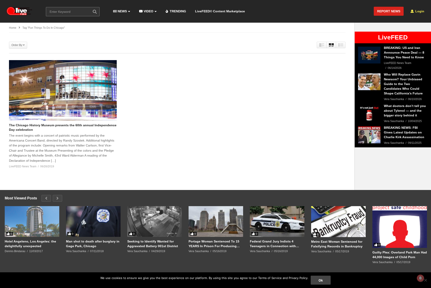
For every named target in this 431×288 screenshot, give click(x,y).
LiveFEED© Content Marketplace (220, 11)
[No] (425, 280)
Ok (321, 280)
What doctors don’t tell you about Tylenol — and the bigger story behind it (405, 110)
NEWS (122, 11)
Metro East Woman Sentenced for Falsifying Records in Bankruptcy (337, 244)
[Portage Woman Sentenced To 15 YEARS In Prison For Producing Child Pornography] (216, 221)
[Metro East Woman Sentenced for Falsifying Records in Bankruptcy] (338, 221)
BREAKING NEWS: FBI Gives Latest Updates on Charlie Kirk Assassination (404, 132)
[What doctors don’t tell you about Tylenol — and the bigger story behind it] (369, 113)
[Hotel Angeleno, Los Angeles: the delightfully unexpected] (32, 221)
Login (419, 11)
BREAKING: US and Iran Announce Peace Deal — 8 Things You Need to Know (404, 52)
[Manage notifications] (420, 278)
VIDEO (148, 11)
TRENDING (177, 11)
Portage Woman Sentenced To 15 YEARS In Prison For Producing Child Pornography (214, 244)
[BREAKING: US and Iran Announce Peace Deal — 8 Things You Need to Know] (369, 55)
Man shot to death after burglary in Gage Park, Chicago (92, 244)
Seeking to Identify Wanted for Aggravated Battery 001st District (152, 244)
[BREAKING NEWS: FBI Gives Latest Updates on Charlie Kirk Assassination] (369, 135)
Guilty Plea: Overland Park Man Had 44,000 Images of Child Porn (399, 255)
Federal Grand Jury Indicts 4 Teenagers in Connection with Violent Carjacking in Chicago (273, 244)
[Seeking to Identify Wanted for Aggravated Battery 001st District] (154, 221)
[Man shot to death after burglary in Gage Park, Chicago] (93, 221)
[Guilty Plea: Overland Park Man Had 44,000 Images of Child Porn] (399, 227)
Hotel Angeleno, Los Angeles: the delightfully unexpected (30, 244)
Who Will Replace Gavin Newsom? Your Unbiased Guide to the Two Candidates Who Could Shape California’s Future (403, 84)
